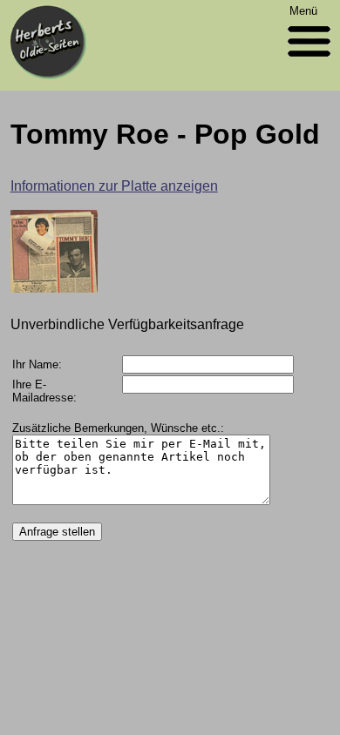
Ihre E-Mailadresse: (44, 391)
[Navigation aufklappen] (309, 60)
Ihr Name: (37, 364)
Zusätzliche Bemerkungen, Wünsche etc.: (118, 428)
